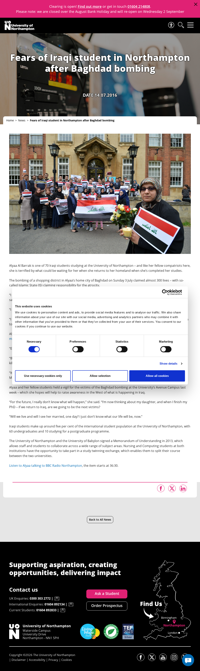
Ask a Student (107, 593)
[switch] (78, 349)
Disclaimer (19, 660)
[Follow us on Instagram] (174, 657)
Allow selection (100, 375)
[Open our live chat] (188, 660)
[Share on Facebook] (160, 488)
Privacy (53, 660)
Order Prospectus (106, 605)
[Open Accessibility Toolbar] (171, 25)
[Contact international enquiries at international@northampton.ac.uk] (71, 604)
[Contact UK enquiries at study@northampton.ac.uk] (57, 599)
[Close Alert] (195, 4)
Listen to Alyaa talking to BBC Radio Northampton (45, 465)
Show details (168, 363)
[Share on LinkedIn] (183, 488)
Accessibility (37, 660)
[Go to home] (19, 26)
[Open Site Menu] (190, 25)
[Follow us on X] (151, 657)
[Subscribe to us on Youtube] (163, 657)
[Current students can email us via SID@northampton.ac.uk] (63, 610)
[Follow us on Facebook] (140, 657)
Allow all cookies (157, 375)
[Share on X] (172, 488)
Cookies (66, 660)
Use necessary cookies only (43, 375)
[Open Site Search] (181, 25)
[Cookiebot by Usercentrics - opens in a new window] (168, 292)
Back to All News (100, 519)
